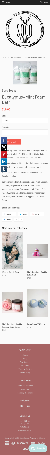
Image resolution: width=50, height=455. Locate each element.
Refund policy (25, 373)
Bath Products (16, 57)
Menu (7, 2)
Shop (25, 359)
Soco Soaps (24, 438)
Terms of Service (25, 369)
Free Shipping (25, 362)
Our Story (25, 366)
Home (4, 57)
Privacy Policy (25, 389)
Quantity (5, 127)
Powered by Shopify (37, 438)
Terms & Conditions (25, 386)
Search (25, 355)
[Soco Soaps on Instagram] (28, 407)
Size (4, 116)
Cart (46, 2)
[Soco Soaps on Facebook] (21, 407)
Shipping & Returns (25, 393)
